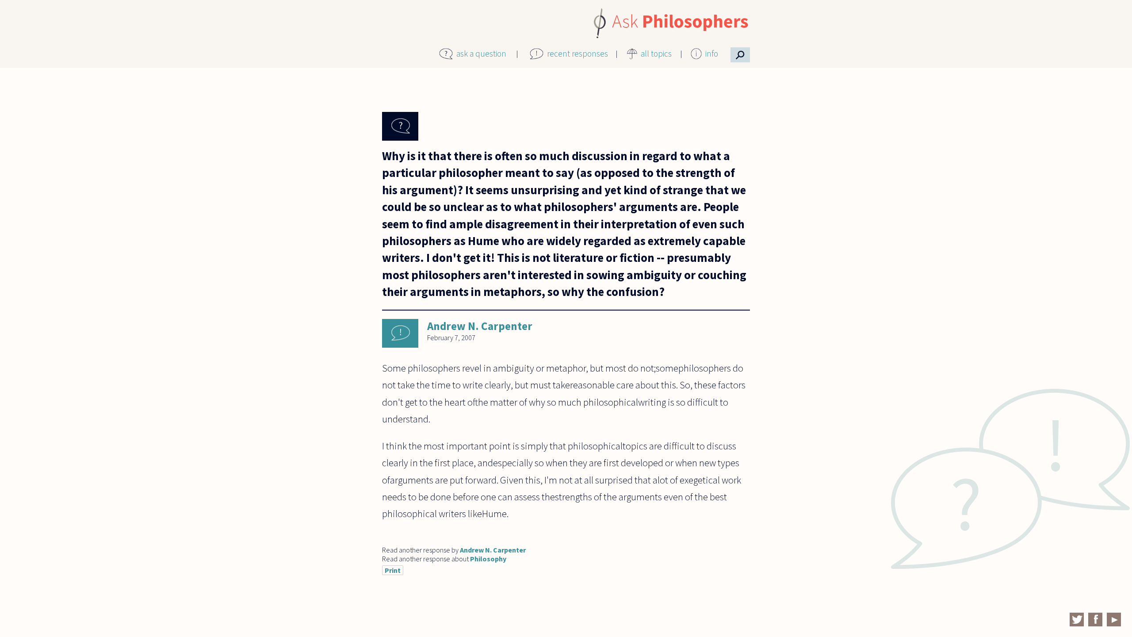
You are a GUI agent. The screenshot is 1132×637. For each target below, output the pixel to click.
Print (393, 570)
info (711, 53)
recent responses (577, 53)
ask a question (481, 53)
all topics (656, 53)
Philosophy (488, 558)
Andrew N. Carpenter (479, 326)
